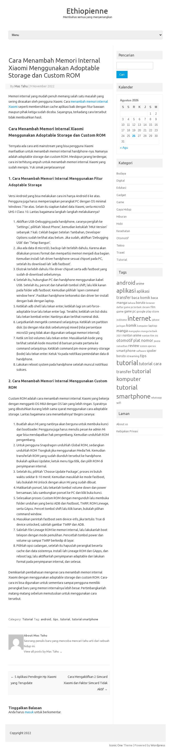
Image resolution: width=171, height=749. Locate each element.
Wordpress (158, 745)
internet (139, 318)
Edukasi (121, 187)
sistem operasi (148, 346)
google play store (147, 311)
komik (131, 325)
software (141, 351)
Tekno (120, 245)
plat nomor (143, 340)
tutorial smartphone (85, 619)
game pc (130, 311)
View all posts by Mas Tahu (43, 651)
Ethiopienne (87, 10)
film (153, 306)
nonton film (148, 335)
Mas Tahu (21, 86)
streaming (132, 356)
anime (140, 283)
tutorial (65, 619)
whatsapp (156, 397)
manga (122, 330)
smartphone (126, 350)
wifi (118, 402)
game (120, 311)
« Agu (124, 147)
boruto (140, 302)
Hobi (119, 223)
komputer (142, 325)
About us (122, 424)
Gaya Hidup (123, 209)
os (156, 335)
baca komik (141, 298)
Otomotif (122, 238)
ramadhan (122, 346)
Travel (120, 252)
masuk (29, 712)
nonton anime (131, 335)
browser (150, 303)
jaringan (121, 325)
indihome (121, 319)
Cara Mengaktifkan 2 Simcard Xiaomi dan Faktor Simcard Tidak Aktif (86, 683)
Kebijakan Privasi (127, 431)
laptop (153, 325)
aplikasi (126, 290)
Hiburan (121, 216)
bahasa (131, 303)
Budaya (121, 173)
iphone (155, 319)
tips (55, 619)
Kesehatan (123, 230)
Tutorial (27, 619)
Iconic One (116, 745)
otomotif (124, 340)
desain (146, 307)
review (133, 346)
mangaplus (134, 331)
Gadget (121, 194)
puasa (157, 341)
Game (120, 202)
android (46, 619)
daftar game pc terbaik (129, 307)
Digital (120, 180)
